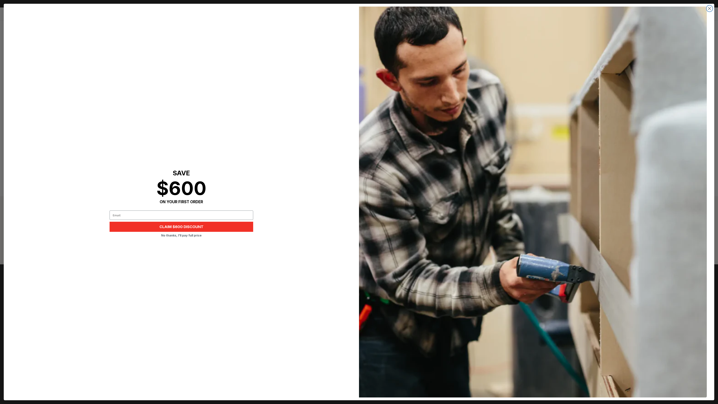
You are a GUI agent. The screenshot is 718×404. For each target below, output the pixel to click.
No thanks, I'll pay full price (181, 235)
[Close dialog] (709, 8)
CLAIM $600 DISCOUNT (181, 227)
